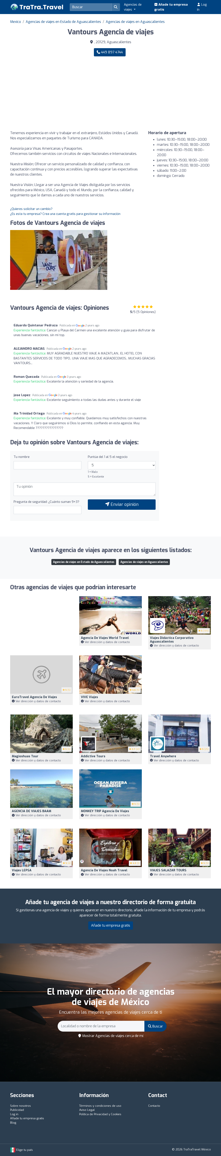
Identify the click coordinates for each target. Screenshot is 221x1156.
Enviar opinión (124, 504)
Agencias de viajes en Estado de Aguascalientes (63, 21)
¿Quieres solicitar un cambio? (31, 209)
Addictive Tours (93, 756)
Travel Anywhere (163, 756)
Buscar (157, 1026)
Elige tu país (24, 1150)
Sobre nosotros (20, 1106)
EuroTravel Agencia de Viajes (34, 697)
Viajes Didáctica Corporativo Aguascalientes (172, 640)
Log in (202, 7)
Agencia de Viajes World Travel (105, 638)
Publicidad (17, 1110)
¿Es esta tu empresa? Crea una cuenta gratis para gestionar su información (65, 214)
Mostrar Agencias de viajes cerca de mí (112, 1036)
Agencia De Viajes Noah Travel (104, 870)
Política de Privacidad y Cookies (100, 1114)
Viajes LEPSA (22, 870)
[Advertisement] (162, 93)
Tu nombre (22, 457)
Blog (13, 1122)
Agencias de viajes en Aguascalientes (135, 21)
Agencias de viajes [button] (133, 7)
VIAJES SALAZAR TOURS (168, 870)
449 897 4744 (111, 52)
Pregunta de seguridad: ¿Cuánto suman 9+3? (46, 502)
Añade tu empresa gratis (171, 7)
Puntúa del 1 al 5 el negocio (108, 457)
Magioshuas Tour (25, 756)
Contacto (154, 1106)
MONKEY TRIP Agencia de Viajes (105, 811)
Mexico (15, 21)
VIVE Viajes (89, 697)
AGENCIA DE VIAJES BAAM (31, 811)
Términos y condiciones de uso (100, 1106)
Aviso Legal (87, 1110)
